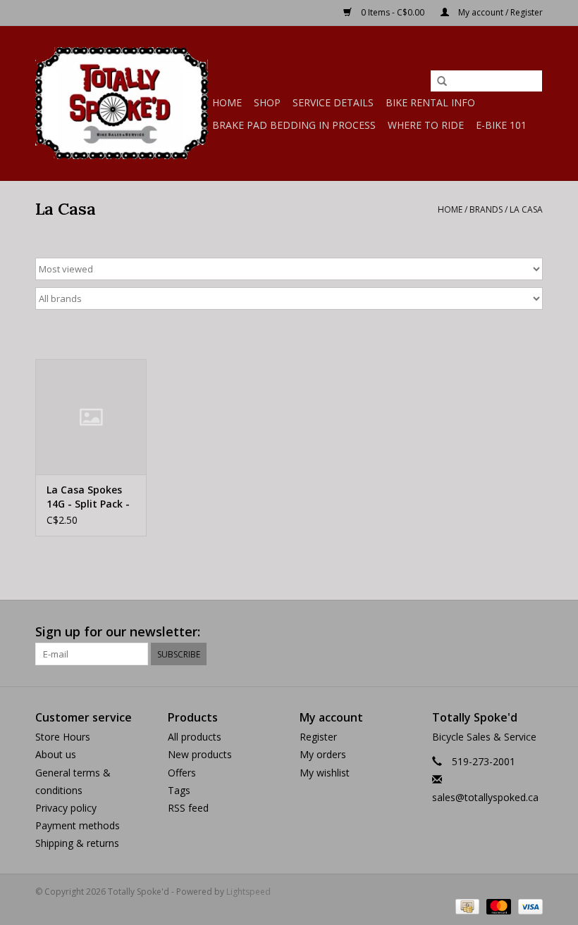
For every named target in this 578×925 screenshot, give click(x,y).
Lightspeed (248, 892)
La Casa (526, 209)
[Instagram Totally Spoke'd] (531, 632)
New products (200, 754)
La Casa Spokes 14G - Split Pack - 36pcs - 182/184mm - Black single (88, 497)
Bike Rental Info (430, 102)
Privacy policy (66, 807)
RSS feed (188, 807)
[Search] (442, 82)
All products (194, 736)
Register (318, 736)
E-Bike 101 (501, 125)
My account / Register (499, 12)
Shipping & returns (77, 843)
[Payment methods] (465, 906)
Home (227, 102)
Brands (486, 209)
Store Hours (62, 736)
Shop (267, 102)
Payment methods (77, 825)
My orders (323, 754)
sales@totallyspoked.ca (485, 797)
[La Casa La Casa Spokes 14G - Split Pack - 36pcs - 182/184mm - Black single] (91, 417)
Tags (179, 790)
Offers (182, 772)
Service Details (333, 102)
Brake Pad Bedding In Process (294, 125)
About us (55, 754)
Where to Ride (426, 125)
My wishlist (325, 772)
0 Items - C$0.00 (392, 12)
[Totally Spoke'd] (121, 103)
